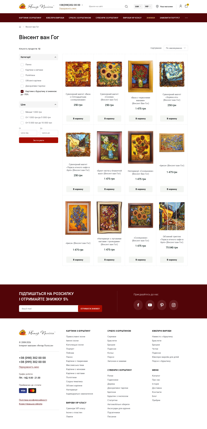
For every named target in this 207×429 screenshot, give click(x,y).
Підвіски (111, 348)
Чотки (155, 348)
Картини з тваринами (77, 361)
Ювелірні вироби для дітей (165, 356)
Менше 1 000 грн (33, 112)
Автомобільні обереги (118, 404)
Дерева (111, 383)
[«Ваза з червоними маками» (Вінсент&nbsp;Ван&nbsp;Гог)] (140, 77)
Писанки (111, 416)
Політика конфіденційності (33, 399)
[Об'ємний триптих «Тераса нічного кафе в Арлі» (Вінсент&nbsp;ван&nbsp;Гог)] (172, 216)
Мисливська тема (75, 365)
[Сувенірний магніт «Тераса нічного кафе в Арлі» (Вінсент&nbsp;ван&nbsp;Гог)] (78, 145)
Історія (155, 383)
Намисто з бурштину (162, 336)
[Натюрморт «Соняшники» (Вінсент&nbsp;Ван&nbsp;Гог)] (140, 148)
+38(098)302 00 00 (69, 4)
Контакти (157, 392)
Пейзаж (70, 352)
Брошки (111, 344)
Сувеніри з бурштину (107, 17)
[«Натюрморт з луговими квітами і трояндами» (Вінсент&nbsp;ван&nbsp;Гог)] (109, 218)
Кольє (110, 352)
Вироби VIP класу (132, 17)
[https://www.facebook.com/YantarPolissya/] (138, 305)
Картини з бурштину (30, 17)
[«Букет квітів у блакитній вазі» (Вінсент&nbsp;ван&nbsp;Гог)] (109, 147)
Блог (154, 396)
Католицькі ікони (75, 344)
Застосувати (38, 140)
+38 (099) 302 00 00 (32, 362)
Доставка (157, 387)
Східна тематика (74, 381)
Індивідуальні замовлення (79, 393)
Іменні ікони (72, 340)
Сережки (111, 336)
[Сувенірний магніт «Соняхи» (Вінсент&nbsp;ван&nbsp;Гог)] (109, 74)
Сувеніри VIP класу (75, 408)
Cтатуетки (112, 400)
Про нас (156, 379)
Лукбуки (156, 400)
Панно (28, 64)
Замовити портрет (170, 17)
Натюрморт (71, 389)
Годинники (112, 379)
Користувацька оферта (30, 403)
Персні (110, 356)
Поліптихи (30, 75)
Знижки (150, 17)
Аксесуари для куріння (118, 408)
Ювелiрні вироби (55, 17)
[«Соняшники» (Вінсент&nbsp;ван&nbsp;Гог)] (140, 216)
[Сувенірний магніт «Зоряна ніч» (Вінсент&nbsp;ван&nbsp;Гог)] (172, 74)
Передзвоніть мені (67, 8)
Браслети (112, 340)
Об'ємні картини (33, 80)
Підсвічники (113, 412)
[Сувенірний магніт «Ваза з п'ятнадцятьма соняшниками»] (78, 74)
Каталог (156, 375)
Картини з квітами (34, 70)
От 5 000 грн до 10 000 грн (38, 122)
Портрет (70, 348)
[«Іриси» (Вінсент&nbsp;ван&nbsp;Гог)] (172, 143)
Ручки (110, 375)
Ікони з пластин (74, 412)
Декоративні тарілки (35, 86)
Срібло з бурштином (80, 17)
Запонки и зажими (116, 361)
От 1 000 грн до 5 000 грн (38, 117)
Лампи (69, 416)
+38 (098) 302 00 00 (32, 358)
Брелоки (111, 392)
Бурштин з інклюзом (117, 396)
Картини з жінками (75, 369)
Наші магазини (166, 6)
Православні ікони (75, 336)
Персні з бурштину (161, 361)
